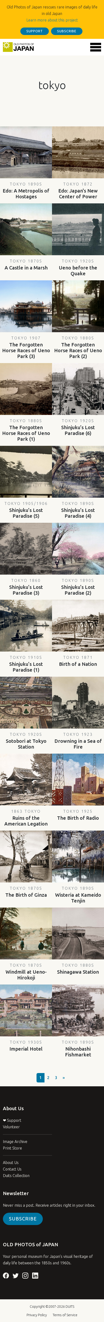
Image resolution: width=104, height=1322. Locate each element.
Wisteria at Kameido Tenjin (78, 894)
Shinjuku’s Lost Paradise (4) (78, 510)
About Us (11, 1162)
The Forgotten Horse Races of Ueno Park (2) (78, 347)
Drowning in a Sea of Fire (78, 741)
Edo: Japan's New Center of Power (78, 190)
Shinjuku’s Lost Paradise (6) (78, 427)
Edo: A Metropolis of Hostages (26, 190)
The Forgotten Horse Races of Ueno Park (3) (26, 347)
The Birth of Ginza (26, 892)
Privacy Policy (37, 1315)
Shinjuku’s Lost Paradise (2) (78, 587)
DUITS (70, 1306)
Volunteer (11, 1127)
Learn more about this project (52, 20)
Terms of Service (65, 1315)
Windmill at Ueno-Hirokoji (26, 971)
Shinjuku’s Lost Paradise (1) (26, 664)
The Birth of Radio (78, 815)
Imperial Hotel (26, 1046)
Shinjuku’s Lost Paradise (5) (26, 510)
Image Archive (15, 1141)
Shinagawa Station (78, 969)
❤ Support (12, 1120)
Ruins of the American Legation (26, 817)
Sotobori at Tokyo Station (26, 741)
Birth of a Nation (78, 661)
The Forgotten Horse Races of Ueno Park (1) (26, 430)
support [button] (34, 31)
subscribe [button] (66, 31)
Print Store (12, 1148)
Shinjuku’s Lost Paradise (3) (26, 587)
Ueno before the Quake (78, 267)
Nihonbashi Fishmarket (78, 1048)
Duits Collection (16, 1175)
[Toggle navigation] (95, 47)
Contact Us (12, 1169)
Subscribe (23, 1218)
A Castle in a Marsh (26, 264)
